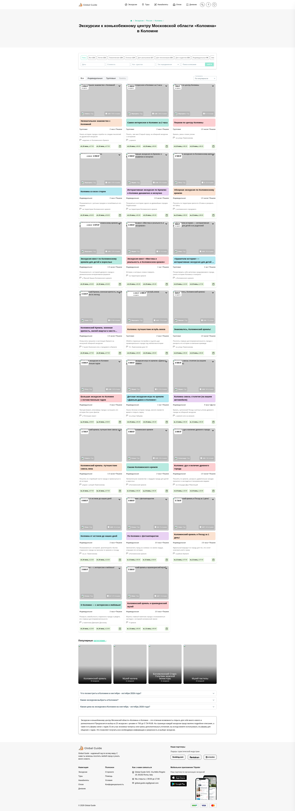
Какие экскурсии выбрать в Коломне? (99, 700)
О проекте (109, 772)
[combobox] (168, 64)
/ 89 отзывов (115, 320)
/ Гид (89, 114)
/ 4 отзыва (209, 114)
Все (92, 58)
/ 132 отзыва (114, 389)
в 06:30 (133, 215)
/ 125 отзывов (114, 251)
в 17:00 (196, 284)
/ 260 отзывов (161, 114)
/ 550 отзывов (114, 114)
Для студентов (183, 58)
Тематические (116, 58)
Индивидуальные (200, 58)
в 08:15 (180, 146)
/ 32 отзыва (208, 458)
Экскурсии (139, 21)
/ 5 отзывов (162, 527)
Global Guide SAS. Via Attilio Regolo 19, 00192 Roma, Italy (150, 773)
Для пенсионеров (164, 58)
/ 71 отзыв (208, 320)
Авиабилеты (83, 780)
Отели (81, 784)
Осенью (130, 58)
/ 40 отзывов (207, 527)
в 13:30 (87, 560)
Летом (102, 58)
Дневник (82, 789)
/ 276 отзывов (114, 182)
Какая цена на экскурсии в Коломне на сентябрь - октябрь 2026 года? (115, 706)
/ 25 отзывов (208, 182)
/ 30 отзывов (162, 389)
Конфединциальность (114, 784)
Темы (84, 58)
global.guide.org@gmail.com (146, 783)
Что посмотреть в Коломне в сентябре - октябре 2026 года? (110, 693)
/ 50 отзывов (161, 182)
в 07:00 (87, 146)
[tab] (82, 78)
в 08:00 (133, 146)
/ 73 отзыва (161, 320)
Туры (80, 776)
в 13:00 (87, 629)
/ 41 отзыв (115, 527)
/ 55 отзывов (207, 251)
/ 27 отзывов (114, 596)
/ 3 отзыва (162, 596)
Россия (149, 21)
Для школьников (145, 58)
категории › (100, 640)
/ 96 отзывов (207, 389)
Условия (108, 780)
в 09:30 (180, 353)
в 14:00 (180, 284)
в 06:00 (87, 215)
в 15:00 (180, 491)
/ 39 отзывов (161, 458)
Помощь (108, 776)
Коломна (158, 21)
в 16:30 (103, 560)
